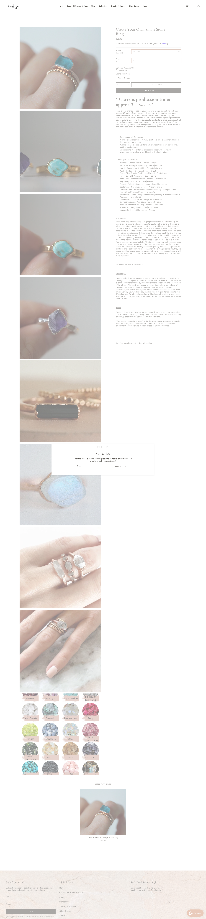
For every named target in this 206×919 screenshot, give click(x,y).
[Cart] (198, 6)
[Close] (151, 447)
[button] (93, 6)
